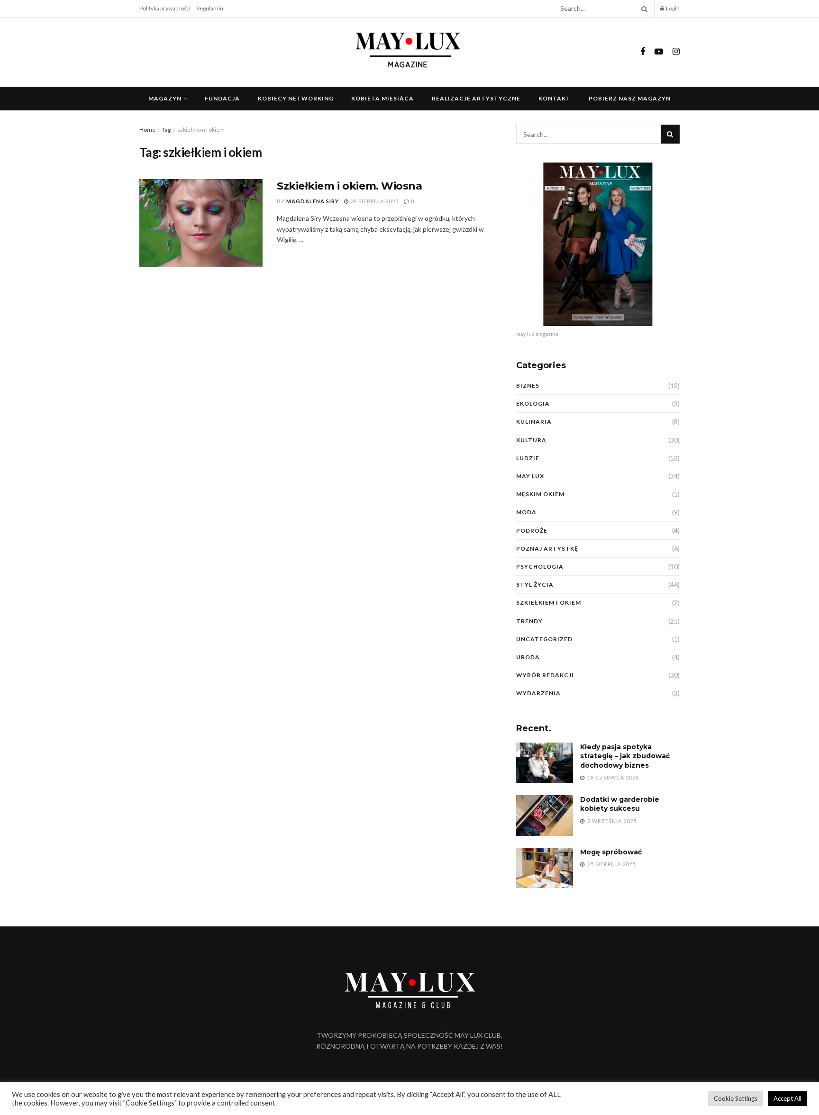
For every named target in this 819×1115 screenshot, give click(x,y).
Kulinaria (534, 421)
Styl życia (535, 584)
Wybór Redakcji (545, 675)
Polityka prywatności (165, 8)
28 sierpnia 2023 (374, 201)
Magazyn (165, 98)
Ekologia (533, 403)
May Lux (530, 476)
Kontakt (554, 98)
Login (672, 8)
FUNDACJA (222, 98)
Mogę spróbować (611, 852)
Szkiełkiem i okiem (548, 602)
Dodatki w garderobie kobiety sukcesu (619, 804)
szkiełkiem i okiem (201, 129)
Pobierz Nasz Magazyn (630, 98)
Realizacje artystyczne (476, 98)
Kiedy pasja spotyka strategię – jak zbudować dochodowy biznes (625, 756)
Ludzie (527, 458)
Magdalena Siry (312, 201)
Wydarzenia (538, 693)
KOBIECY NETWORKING (296, 98)
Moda (526, 512)
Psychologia (540, 566)
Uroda (528, 657)
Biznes (527, 385)
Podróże (531, 530)
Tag (166, 129)
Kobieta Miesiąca (382, 98)
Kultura (531, 440)
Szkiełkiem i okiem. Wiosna (349, 186)
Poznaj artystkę (547, 548)
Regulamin (209, 8)
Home (147, 129)
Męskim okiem (540, 494)
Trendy (529, 621)
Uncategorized (544, 639)
